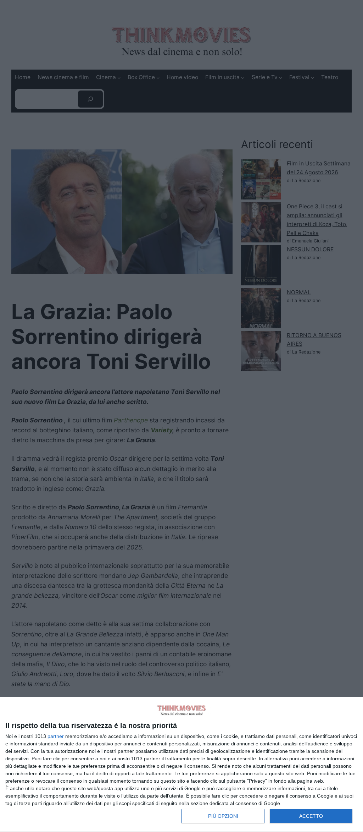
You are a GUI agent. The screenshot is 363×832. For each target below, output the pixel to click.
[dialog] (181, 764)
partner (56, 736)
